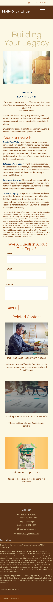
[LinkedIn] (29, 2)
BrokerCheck (4, 547)
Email (9, 269)
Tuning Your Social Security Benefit (26, 416)
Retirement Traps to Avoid (26, 472)
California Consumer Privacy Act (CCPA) (20, 578)
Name (9, 253)
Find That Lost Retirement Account (26, 357)
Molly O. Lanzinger (16, 11)
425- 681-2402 (41, 3)
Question (9, 284)
